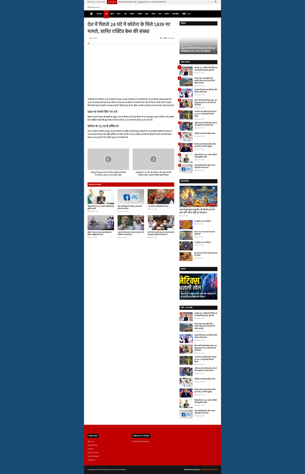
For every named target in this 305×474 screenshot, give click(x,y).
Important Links (93, 452)
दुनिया (112, 14)
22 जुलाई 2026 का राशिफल (202, 242)
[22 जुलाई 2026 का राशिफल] (186, 245)
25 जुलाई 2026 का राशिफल (202, 221)
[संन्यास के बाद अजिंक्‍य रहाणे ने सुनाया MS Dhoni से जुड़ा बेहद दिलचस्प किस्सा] (186, 115)
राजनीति (139, 14)
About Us (91, 441)
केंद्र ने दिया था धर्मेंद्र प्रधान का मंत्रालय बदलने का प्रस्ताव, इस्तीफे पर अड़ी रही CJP (161, 233)
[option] (199, 41)
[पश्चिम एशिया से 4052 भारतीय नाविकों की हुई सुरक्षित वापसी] (101, 196)
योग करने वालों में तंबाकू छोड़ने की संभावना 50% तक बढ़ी (198, 295)
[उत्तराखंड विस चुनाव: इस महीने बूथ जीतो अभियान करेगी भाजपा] (186, 93)
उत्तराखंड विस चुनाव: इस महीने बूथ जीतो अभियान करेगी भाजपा (205, 90)
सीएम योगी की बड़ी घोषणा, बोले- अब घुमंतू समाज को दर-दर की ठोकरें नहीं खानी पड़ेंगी (142, 2)
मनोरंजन (167, 14)
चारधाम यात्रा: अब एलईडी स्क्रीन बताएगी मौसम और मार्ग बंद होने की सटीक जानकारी (204, 80)
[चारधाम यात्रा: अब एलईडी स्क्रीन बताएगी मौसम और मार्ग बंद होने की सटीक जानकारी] (186, 81)
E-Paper (90, 449)
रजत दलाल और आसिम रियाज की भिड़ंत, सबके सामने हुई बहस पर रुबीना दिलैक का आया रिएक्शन (198, 48)
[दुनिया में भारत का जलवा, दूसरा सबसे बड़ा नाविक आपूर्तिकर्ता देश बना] (101, 222)
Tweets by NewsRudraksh (140, 441)
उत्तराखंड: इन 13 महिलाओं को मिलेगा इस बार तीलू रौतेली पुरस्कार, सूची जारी (205, 69)
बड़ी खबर (99, 14)
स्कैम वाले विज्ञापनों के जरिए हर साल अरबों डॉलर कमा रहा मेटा (130, 207)
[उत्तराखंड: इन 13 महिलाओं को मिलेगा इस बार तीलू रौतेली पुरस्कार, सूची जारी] (186, 71)
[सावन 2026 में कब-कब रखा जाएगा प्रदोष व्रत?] (186, 235)
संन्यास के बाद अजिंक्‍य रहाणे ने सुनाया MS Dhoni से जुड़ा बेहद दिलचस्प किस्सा (205, 114)
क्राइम (146, 14)
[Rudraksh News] (94, 7)
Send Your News (93, 456)
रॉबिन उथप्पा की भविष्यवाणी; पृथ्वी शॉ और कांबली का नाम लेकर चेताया (205, 124)
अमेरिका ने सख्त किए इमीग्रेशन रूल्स (204, 133)
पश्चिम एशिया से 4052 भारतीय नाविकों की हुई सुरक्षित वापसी (101, 207)
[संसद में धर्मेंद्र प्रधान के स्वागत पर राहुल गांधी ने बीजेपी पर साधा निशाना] (131, 222)
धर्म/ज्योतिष (175, 14)
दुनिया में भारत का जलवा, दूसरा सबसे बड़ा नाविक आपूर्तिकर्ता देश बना (99, 233)
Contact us (91, 460)
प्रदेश (118, 14)
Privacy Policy (92, 445)
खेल (125, 14)
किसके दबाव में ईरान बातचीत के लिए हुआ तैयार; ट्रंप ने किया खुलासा (205, 145)
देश (106, 14)
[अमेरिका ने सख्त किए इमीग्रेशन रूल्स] (186, 136)
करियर (153, 14)
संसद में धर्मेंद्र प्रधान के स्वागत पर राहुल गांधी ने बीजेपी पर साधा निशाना (131, 233)
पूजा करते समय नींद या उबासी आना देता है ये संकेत (205, 254)
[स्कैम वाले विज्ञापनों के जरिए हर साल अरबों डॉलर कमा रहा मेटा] (131, 196)
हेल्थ (160, 14)
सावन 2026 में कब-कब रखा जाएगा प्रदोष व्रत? (204, 233)
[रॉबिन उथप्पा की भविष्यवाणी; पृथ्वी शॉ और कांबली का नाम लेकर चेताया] (186, 126)
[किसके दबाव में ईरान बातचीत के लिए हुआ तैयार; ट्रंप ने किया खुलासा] (186, 147)
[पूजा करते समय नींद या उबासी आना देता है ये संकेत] (186, 256)
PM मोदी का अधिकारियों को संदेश (158, 206)
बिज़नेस (132, 14)
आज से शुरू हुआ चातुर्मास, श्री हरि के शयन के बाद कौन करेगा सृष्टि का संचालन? (197, 211)
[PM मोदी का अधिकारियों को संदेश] (161, 196)
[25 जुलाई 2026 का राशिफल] (186, 224)
